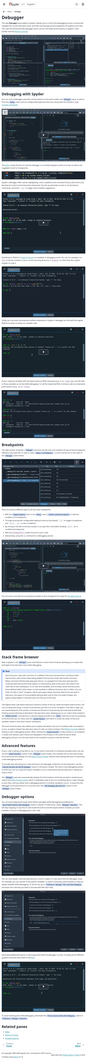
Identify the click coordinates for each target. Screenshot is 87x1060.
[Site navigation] (4, 4)
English (30, 4)
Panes (10, 12)
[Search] (77, 4)
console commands (9, 105)
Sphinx (16, 1057)
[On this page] (82, 4)
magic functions (27, 257)
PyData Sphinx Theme (71, 1055)
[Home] (4, 12)
